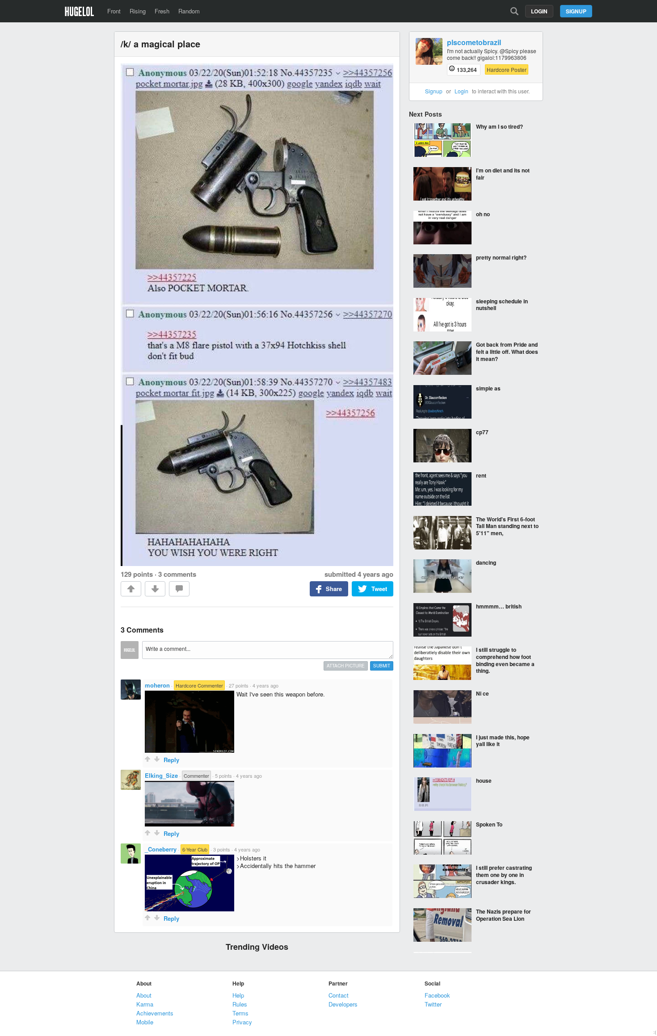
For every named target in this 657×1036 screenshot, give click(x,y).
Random (189, 11)
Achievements (154, 1013)
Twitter (433, 1004)
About (144, 995)
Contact (338, 995)
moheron (157, 685)
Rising (138, 11)
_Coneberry (161, 849)
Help (238, 995)
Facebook (437, 995)
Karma (144, 1004)
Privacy (242, 1022)
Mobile (144, 1022)
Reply (171, 759)
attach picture (346, 666)
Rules (239, 1004)
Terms (240, 1013)
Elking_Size (161, 775)
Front (114, 11)
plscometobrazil (474, 42)
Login (539, 11)
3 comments (177, 574)
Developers (343, 1004)
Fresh (162, 11)
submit (381, 666)
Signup (576, 11)
